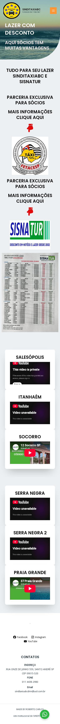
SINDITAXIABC (31, 9)
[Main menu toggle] (53, 10)
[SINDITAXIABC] (11, 10)
